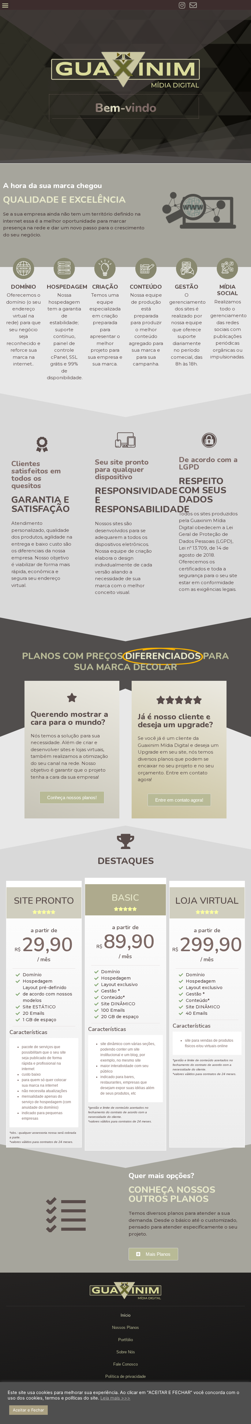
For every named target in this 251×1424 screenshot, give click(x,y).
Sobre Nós (125, 1352)
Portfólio (125, 1339)
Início (125, 1315)
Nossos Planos (125, 1327)
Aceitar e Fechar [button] (28, 1409)
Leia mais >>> (115, 1398)
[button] (5, 5)
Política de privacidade (125, 1376)
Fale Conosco (125, 1364)
